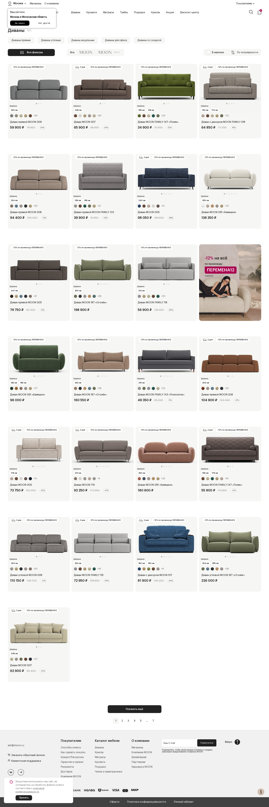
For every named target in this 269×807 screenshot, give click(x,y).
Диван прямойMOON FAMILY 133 (94, 212)
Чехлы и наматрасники (108, 771)
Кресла (155, 12)
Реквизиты (67, 767)
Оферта (114, 802)
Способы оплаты (71, 747)
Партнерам (138, 762)
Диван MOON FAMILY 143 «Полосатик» (161, 394)
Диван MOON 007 (85, 122)
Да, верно (20, 23)
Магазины (35, 3)
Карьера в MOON (142, 767)
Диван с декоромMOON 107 (155, 575)
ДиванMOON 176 (84, 485)
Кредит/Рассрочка (72, 757)
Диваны (75, 12)
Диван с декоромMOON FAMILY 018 (223, 122)
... (147, 721)
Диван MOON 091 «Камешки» (218, 212)
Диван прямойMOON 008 (26, 212)
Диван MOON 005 (149, 212)
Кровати (91, 12)
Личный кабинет (184, 802)
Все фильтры (35, 52)
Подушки (139, 12)
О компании (51, 3)
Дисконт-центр (189, 12)
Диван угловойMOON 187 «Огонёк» (223, 575)
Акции (170, 12)
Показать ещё (134, 709)
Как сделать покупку (73, 752)
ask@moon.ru (16, 745)
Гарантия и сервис (72, 762)
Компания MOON (71, 776)
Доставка (66, 771)
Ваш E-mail (169, 743)
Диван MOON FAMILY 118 (152, 302)
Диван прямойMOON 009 (26, 122)
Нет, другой (44, 23)
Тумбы (124, 12)
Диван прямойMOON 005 (26, 302)
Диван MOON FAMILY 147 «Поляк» (158, 122)
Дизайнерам (139, 757)
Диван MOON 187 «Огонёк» (90, 302)
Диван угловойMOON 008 (26, 575)
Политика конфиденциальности (146, 802)
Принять (23, 798)
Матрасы (108, 12)
